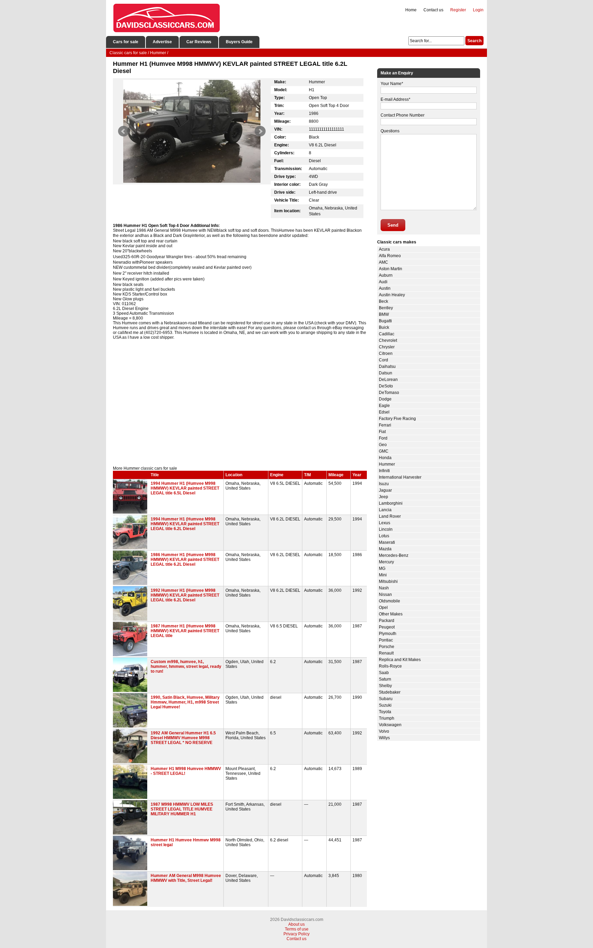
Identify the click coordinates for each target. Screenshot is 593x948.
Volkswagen (390, 724)
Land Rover (390, 516)
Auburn (386, 275)
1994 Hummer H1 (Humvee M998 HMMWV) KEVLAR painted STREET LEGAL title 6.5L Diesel (185, 488)
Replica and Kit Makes (400, 659)
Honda (385, 457)
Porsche (386, 646)
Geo (383, 444)
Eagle (384, 405)
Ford (383, 438)
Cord (383, 360)
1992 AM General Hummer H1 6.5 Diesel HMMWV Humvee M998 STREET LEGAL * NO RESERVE (183, 738)
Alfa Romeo (390, 255)
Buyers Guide (239, 41)
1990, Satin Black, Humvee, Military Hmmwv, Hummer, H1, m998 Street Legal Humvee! (185, 702)
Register (458, 10)
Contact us (433, 10)
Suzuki (385, 705)
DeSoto (386, 386)
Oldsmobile (389, 601)
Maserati (387, 542)
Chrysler (387, 347)
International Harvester (400, 477)
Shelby (385, 685)
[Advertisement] (240, 408)
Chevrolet (388, 340)
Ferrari (385, 425)
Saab (384, 672)
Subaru (386, 698)
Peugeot (387, 627)
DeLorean (388, 379)
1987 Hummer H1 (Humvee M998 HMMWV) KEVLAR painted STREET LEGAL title (185, 631)
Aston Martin (390, 268)
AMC (383, 262)
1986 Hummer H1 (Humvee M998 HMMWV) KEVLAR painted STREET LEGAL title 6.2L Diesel (185, 559)
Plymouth (387, 633)
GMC (383, 451)
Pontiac (386, 640)
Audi (383, 281)
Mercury (386, 562)
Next (260, 131)
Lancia (385, 509)
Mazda (385, 549)
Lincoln (386, 529)
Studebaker (389, 692)
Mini (383, 575)
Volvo (384, 731)
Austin (385, 288)
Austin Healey (392, 294)
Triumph (386, 718)
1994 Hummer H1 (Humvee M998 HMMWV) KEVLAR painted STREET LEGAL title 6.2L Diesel (185, 524)
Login (478, 10)
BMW (384, 314)
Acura (384, 249)
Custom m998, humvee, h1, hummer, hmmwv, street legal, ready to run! (186, 666)
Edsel (384, 412)
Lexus (384, 522)
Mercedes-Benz (393, 555)
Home (411, 10)
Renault (386, 653)
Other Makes (391, 614)
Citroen (386, 353)
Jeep (383, 496)
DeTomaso (389, 392)
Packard (386, 620)
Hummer (387, 464)
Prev (123, 131)
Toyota (385, 711)
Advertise (162, 41)
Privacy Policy (296, 934)
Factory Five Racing (397, 418)
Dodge (385, 399)
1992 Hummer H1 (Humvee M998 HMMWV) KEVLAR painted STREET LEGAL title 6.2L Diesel (185, 595)
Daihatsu (387, 366)
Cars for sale (125, 41)
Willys (384, 737)
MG (382, 568)
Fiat (382, 431)
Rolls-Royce (390, 666)
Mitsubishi (388, 581)
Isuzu (384, 483)
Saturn (385, 679)
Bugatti (385, 321)
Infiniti (384, 470)
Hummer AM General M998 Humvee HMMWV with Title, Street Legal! (186, 878)
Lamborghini (391, 503)
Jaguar (385, 490)
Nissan (385, 594)
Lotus (384, 535)
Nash (384, 588)
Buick (384, 327)
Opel (383, 607)
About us (296, 924)
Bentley (386, 307)
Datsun (385, 373)
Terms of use (297, 929)
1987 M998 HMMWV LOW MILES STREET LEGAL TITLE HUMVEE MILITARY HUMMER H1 (182, 809)
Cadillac (386, 334)
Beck (383, 301)
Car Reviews (198, 41)
